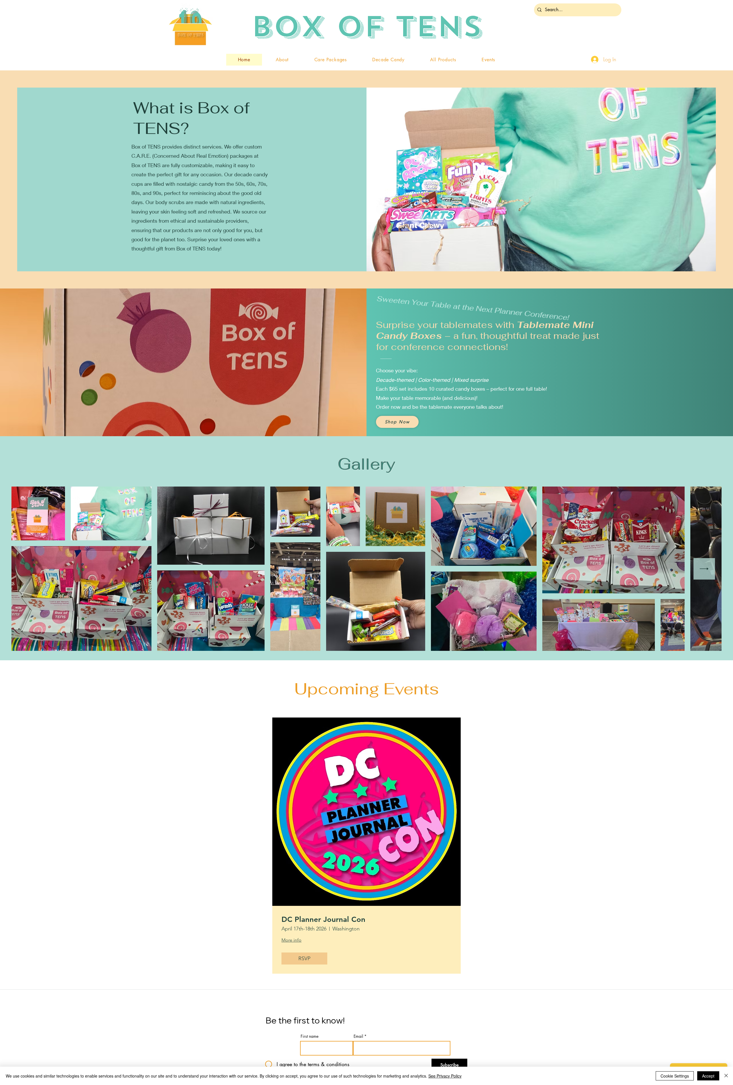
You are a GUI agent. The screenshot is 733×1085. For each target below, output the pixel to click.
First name (309, 1036)
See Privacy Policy (445, 1076)
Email (358, 1036)
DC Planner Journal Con (323, 919)
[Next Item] (704, 569)
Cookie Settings (675, 1076)
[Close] (726, 1075)
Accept (708, 1076)
